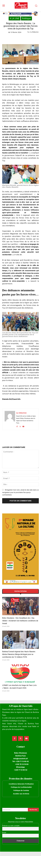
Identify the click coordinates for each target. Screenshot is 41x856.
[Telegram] (26, 38)
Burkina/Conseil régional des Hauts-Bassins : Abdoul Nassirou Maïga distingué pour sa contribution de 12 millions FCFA (19, 654)
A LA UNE (14, 18)
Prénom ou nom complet (11, 825)
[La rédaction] (10, 419)
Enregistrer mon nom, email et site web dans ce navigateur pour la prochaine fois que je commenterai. (20, 492)
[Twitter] (16, 38)
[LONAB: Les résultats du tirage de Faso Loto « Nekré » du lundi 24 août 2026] (20, 673)
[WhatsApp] (21, 38)
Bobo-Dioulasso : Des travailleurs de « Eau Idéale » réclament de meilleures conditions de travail (20, 620)
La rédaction (21, 413)
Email (4, 832)
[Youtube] (23, 426)
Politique (26, 18)
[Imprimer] (31, 38)
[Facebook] (11, 38)
